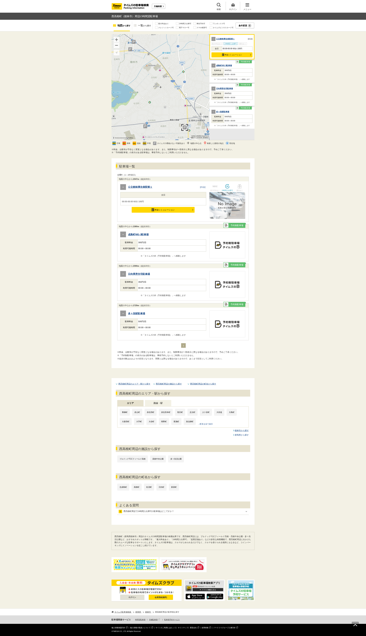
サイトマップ (183, 628)
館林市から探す (242, 430)
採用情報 (205, 628)
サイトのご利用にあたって (166, 628)
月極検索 (158, 6)
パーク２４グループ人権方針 (224, 628)
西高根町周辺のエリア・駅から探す (134, 384)
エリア (130, 403)
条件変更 (244, 25)
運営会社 (193, 628)
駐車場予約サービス (172, 620)
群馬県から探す (242, 435)
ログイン (132, 597)
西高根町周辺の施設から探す (169, 384)
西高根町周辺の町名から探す (203, 384)
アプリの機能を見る (209, 590)
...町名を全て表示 (205, 424)
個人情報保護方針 (118, 628)
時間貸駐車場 (140, 620)
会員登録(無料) (161, 597)
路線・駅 (158, 403)
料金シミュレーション (233, 55)
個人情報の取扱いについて (140, 628)
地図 (124, 25)
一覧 (144, 25)
